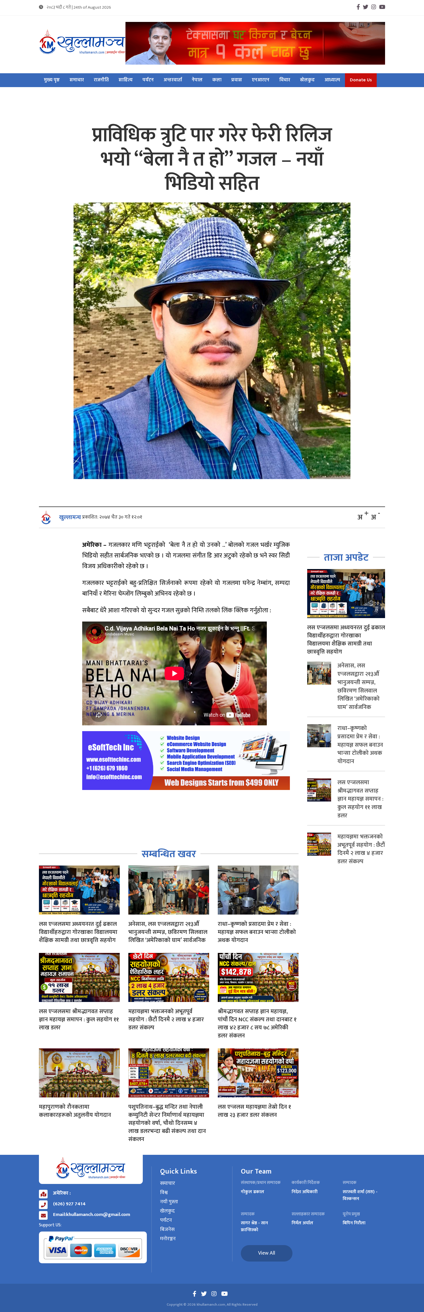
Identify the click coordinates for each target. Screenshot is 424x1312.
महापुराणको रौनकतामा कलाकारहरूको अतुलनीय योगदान (75, 1111)
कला (217, 80)
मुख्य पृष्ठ (52, 80)
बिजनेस (167, 1230)
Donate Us (361, 80)
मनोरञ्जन (168, 1239)
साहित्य (126, 80)
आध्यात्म (332, 80)
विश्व (164, 1193)
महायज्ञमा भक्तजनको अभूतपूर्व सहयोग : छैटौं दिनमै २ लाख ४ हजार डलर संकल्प (166, 1020)
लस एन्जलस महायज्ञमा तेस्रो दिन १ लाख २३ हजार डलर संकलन (254, 1111)
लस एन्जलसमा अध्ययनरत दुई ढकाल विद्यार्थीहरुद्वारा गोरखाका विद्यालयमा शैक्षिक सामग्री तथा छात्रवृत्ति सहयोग (78, 932)
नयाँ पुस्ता (169, 1202)
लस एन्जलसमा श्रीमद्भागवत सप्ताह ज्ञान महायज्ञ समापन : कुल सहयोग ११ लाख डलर (79, 1020)
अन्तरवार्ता (173, 80)
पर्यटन (148, 80)
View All (266, 1253)
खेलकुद (307, 80)
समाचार (77, 80)
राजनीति (101, 80)
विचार (284, 80)
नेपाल (197, 80)
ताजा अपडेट (346, 557)
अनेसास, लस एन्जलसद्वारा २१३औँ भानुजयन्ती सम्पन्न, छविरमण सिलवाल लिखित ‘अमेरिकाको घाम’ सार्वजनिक (167, 932)
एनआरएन (260, 80)
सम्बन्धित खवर (169, 854)
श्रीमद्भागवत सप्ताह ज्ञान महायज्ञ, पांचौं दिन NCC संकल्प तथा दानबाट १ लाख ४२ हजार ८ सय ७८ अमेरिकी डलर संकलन (257, 1024)
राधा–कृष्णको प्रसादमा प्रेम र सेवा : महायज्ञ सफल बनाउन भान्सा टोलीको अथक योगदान (257, 932)
